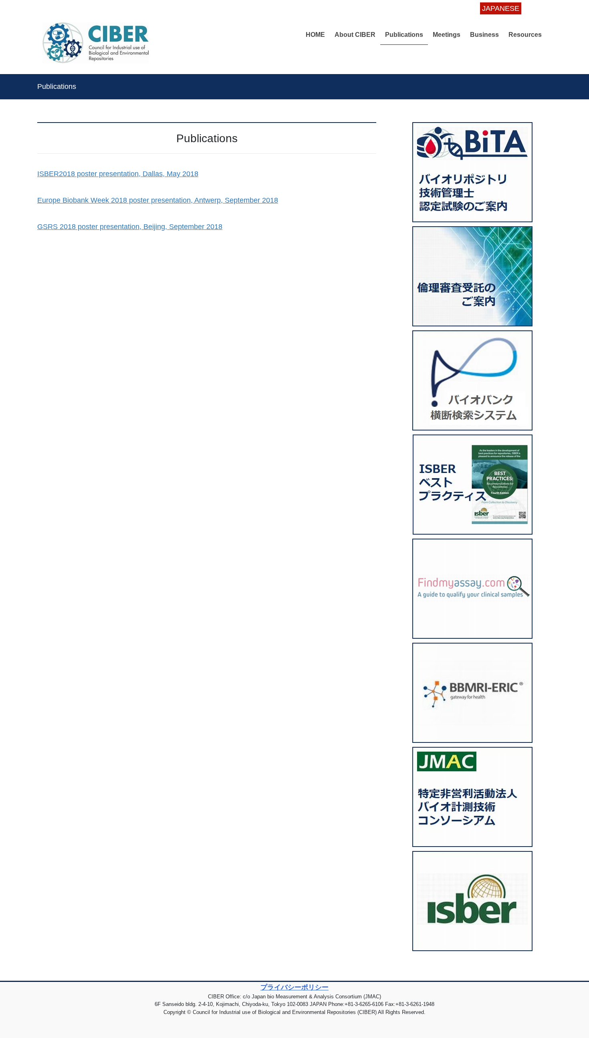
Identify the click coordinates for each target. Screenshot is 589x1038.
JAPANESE (500, 8)
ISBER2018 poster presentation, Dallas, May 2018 (117, 174)
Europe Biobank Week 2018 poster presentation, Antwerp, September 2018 (157, 200)
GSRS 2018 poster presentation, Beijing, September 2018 (129, 227)
